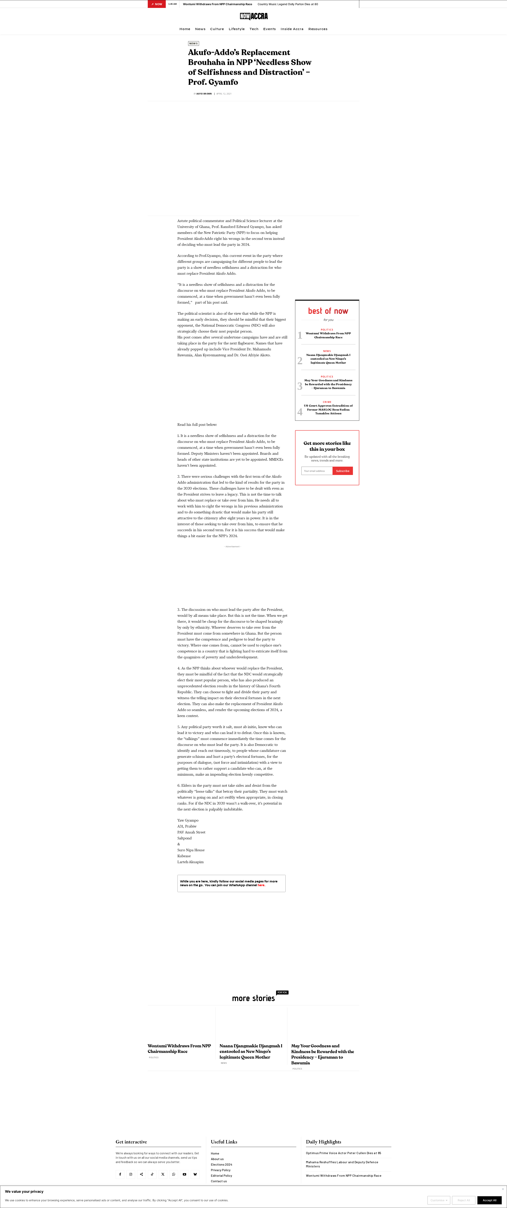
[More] (211, 210)
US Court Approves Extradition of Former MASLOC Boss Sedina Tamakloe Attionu (328, 409)
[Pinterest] (193, 210)
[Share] (141, 1174)
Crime (327, 401)
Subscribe (342, 471)
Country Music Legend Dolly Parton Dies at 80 (288, 4)
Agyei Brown (204, 93)
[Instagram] (130, 1174)
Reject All (464, 1200)
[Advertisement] (232, 391)
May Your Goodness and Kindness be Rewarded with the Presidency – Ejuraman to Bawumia (328, 384)
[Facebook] (175, 210)
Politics (327, 329)
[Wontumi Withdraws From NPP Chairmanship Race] (181, 1024)
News (193, 43)
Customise (437, 1200)
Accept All (489, 1200)
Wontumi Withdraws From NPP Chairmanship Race (343, 1175)
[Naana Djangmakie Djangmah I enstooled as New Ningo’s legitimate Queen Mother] (253, 1024)
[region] (253, 1197)
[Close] (502, 1189)
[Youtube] (184, 1174)
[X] (184, 210)
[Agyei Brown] (191, 94)
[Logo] (254, 17)
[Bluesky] (195, 1174)
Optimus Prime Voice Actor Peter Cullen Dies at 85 (343, 1153)
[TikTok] (152, 1174)
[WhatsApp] (202, 210)
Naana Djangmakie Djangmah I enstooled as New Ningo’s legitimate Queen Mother (328, 359)
